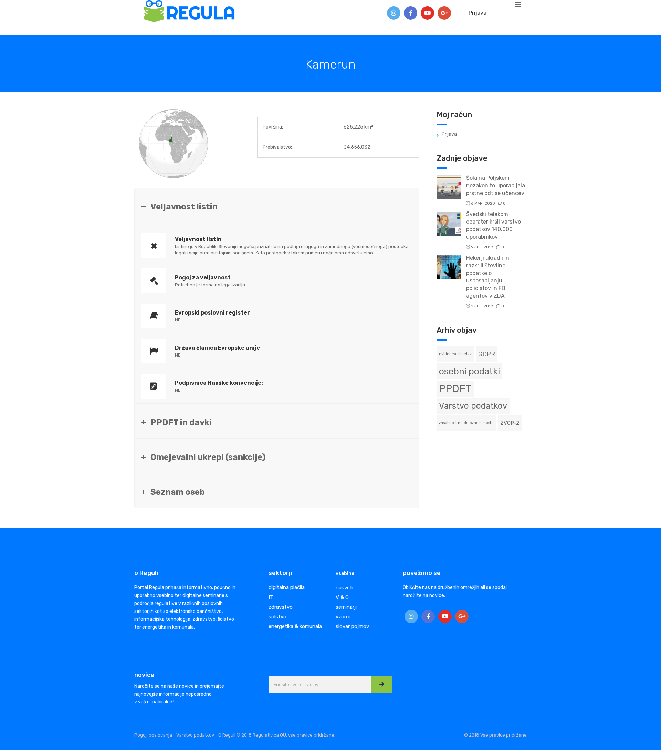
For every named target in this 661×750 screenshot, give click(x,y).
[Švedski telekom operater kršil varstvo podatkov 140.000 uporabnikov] (449, 223)
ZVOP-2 (509, 423)
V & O (342, 597)
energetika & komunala (295, 626)
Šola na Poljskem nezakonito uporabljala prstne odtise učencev (495, 185)
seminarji (346, 607)
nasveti (344, 588)
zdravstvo (281, 607)
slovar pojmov (352, 626)
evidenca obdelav (455, 354)
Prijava (477, 13)
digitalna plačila (287, 587)
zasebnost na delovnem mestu (466, 423)
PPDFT (455, 388)
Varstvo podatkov (473, 406)
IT (271, 597)
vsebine (345, 573)
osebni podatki (469, 371)
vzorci (343, 617)
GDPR (486, 354)
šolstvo (277, 617)
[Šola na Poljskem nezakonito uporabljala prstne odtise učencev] (449, 186)
